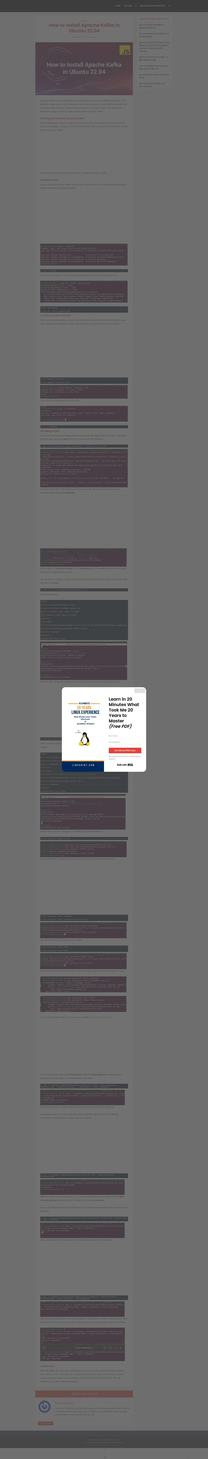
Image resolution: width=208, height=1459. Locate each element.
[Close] (139, 690)
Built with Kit (125, 765)
